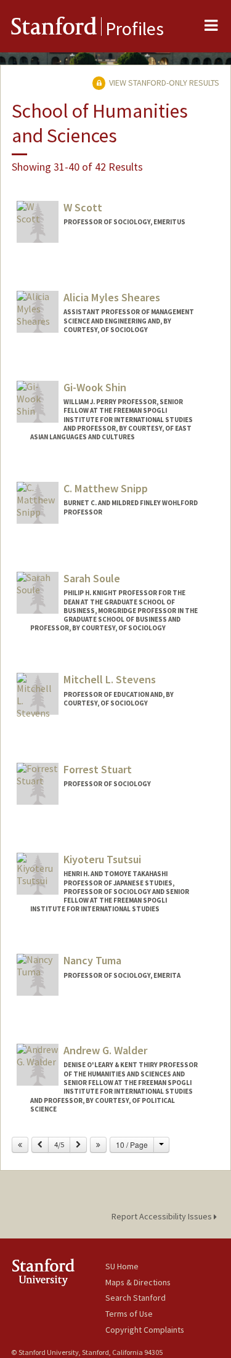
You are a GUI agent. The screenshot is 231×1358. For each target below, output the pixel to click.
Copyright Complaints (144, 1329)
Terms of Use (129, 1313)
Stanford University (58, 1272)
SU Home (122, 1266)
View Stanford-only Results (163, 82)
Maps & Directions (138, 1282)
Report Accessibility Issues (162, 1216)
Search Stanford (135, 1297)
